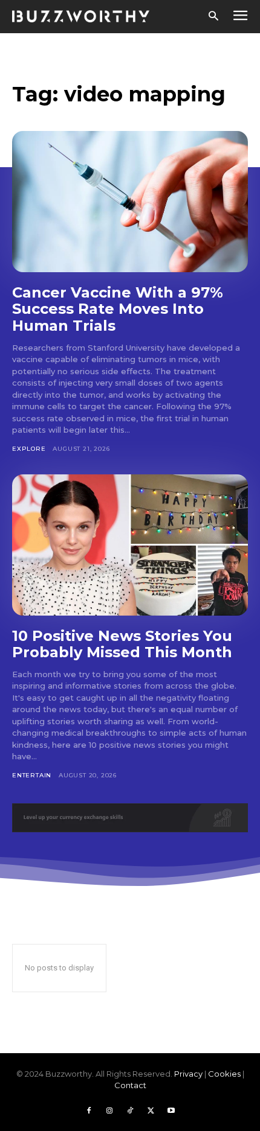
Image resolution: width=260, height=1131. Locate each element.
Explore (29, 449)
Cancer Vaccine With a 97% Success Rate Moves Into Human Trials (117, 309)
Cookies (224, 1073)
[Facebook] (89, 1111)
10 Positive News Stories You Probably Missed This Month (122, 644)
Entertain (31, 775)
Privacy (188, 1073)
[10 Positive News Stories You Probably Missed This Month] (130, 545)
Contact (130, 1085)
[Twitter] (150, 1111)
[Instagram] (109, 1111)
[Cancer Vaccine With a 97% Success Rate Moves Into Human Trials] (130, 201)
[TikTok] (130, 1111)
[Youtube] (171, 1111)
